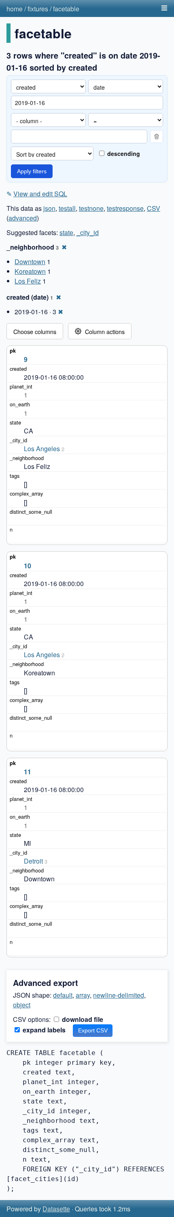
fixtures (38, 8)
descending (123, 153)
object (21, 1004)
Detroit (33, 861)
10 (27, 565)
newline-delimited (118, 995)
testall (67, 208)
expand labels (43, 1029)
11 (27, 771)
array (83, 995)
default (62, 995)
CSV (153, 208)
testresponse (125, 208)
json (49, 208)
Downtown (30, 261)
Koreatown (30, 271)
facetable (66, 8)
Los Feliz (28, 281)
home (14, 8)
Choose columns (34, 331)
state (66, 232)
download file (81, 1019)
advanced (22, 218)
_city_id (87, 232)
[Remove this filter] (156, 136)
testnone (91, 208)
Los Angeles (42, 448)
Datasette (56, 1208)
